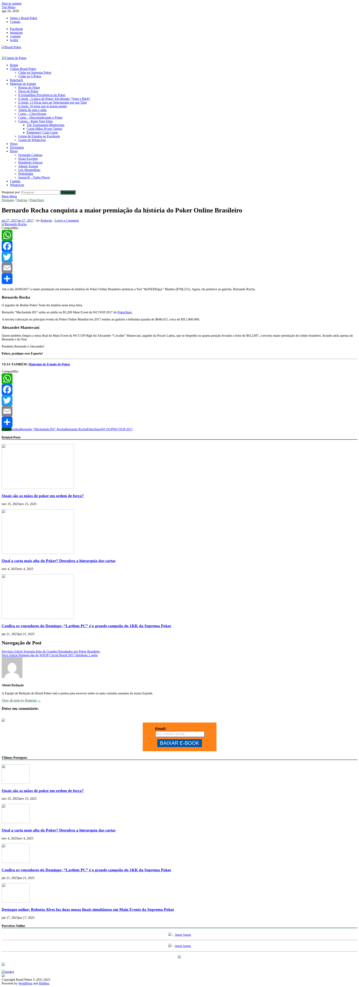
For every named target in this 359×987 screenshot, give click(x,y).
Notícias (21, 200)
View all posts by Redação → (21, 700)
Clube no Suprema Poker (34, 72)
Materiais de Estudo (23, 84)
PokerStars (37, 200)
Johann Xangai (28, 166)
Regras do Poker (29, 87)
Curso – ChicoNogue (32, 113)
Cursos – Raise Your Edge (35, 121)
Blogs (14, 151)
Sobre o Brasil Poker (23, 18)
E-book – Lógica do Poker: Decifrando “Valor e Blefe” (54, 99)
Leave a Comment (67, 220)
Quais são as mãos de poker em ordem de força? (43, 496)
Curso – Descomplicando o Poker (40, 117)
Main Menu (9, 196)
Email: (160, 729)
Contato (15, 22)
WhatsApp (17, 185)
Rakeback (16, 80)
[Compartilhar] (179, 278)
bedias (15, 429)
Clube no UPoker (29, 76)
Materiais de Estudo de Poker (49, 364)
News (14, 143)
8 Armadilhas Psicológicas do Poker (41, 95)
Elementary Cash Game (42, 132)
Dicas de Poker (28, 91)
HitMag (44, 983)
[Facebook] (179, 246)
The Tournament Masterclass (45, 125)
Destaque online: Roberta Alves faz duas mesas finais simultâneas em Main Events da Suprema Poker (88, 909)
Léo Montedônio (29, 170)
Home (14, 65)
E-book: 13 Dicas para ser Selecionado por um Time (52, 102)
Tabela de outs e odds (32, 110)
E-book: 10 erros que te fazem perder (42, 106)
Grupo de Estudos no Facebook (39, 136)
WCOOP (107, 429)
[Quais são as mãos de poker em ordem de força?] (38, 487)
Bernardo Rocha (76, 429)
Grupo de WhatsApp (32, 140)
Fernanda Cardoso (30, 155)
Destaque (8, 200)
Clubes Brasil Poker (23, 69)
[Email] (179, 267)
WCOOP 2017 (123, 429)
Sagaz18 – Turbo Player (34, 177)
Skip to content (11, 3)
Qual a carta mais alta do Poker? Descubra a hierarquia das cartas (59, 561)
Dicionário (17, 147)
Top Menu (8, 7)
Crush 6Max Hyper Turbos (44, 128)
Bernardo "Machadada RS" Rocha (42, 429)
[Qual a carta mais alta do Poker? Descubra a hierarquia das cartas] (38, 553)
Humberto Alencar (30, 162)
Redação (46, 220)
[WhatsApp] (179, 235)
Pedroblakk (25, 173)
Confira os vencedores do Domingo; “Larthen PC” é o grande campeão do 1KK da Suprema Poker (86, 626)
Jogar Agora (183, 934)
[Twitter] (179, 257)
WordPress (25, 983)
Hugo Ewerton (28, 158)
